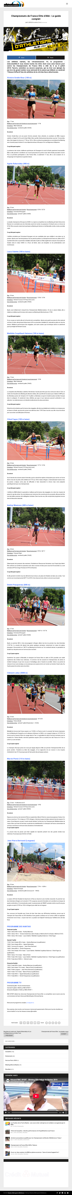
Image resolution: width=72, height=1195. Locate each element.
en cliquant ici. (30, 1002)
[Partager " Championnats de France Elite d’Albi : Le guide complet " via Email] (35, 1023)
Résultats (8, 1069)
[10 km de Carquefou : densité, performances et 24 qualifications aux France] (7, 1132)
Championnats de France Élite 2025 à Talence (24, 1145)
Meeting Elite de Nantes (12, 1065)
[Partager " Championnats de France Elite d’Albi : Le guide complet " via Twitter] (24, 1023)
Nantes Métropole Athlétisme (16, 1193)
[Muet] (63, 1112)
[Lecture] (6, 1112)
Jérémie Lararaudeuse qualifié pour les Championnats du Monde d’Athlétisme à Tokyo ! (36, 1138)
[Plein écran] (66, 1112)
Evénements (8, 1056)
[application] (36, 1096)
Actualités (35, 22)
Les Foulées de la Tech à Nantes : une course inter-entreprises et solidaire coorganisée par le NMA (38, 1123)
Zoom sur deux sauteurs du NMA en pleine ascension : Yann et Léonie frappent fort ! (35, 1152)
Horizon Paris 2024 (11, 1060)
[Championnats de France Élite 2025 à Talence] (7, 1146)
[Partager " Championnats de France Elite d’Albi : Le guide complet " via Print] (38, 1023)
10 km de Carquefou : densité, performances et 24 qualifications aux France (33, 1131)
